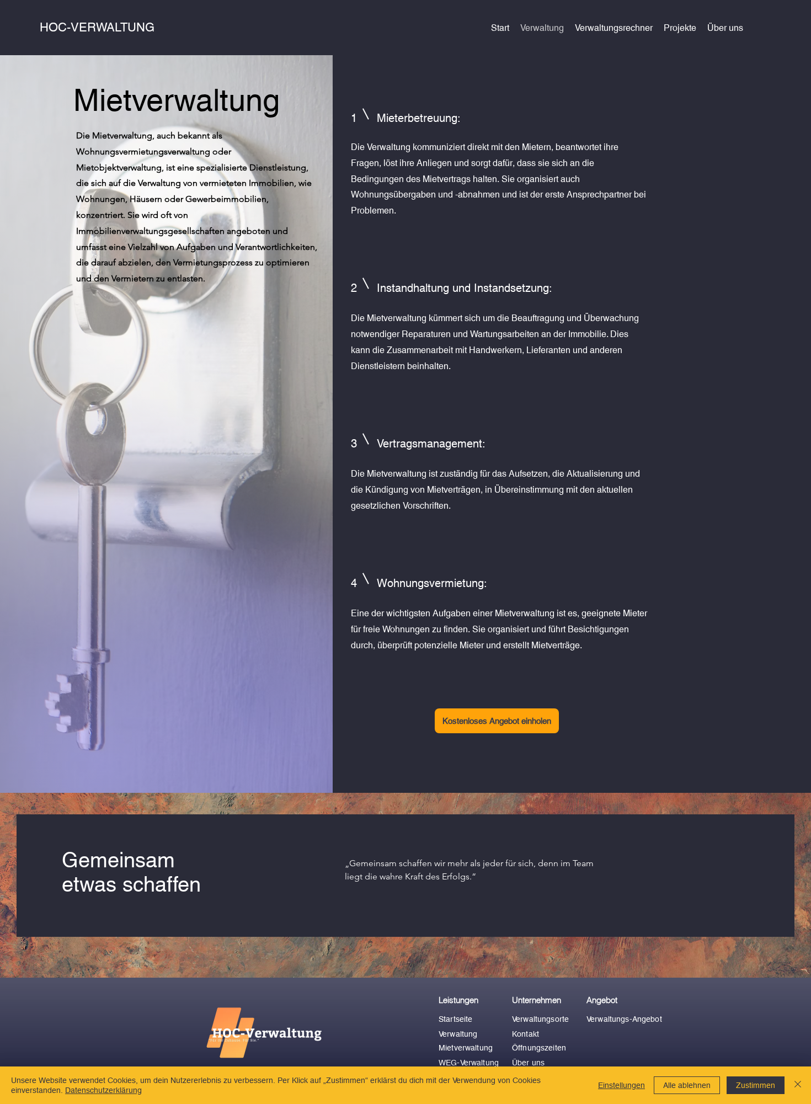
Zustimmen (755, 1085)
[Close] (797, 1085)
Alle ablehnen (687, 1085)
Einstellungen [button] (621, 1085)
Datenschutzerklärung (103, 1090)
